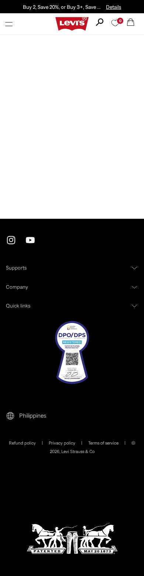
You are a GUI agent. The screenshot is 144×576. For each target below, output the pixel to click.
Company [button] (17, 287)
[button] (8, 24)
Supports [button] (16, 268)
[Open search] (99, 22)
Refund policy (22, 443)
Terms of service (103, 443)
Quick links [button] (18, 306)
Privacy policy (62, 443)
